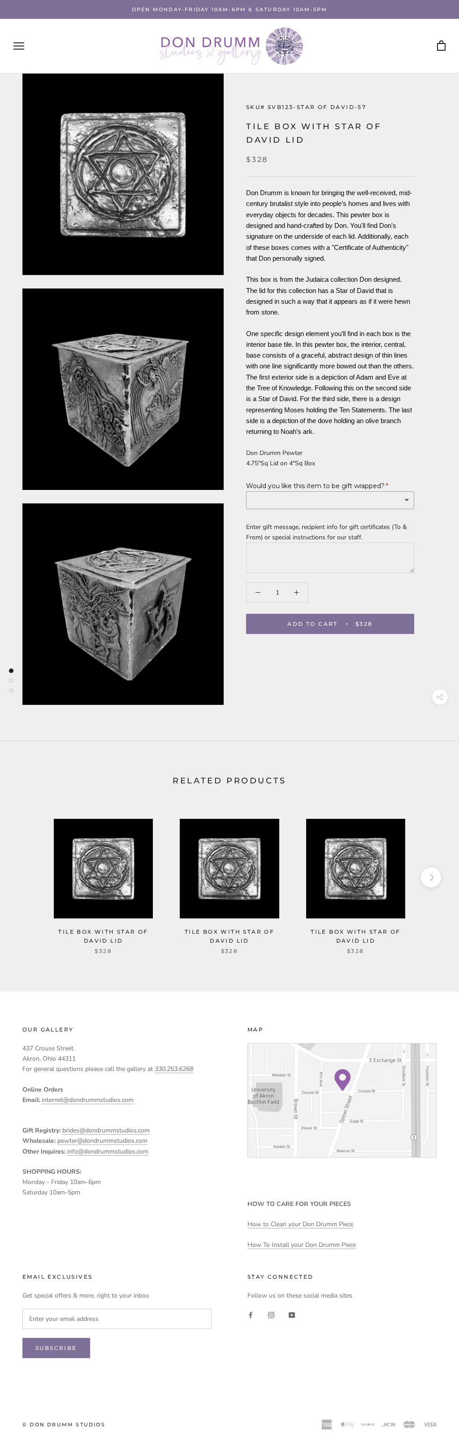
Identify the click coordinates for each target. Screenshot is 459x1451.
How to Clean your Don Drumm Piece (300, 1224)
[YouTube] (292, 1315)
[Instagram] (271, 1315)
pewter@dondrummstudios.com (102, 1140)
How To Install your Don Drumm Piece (301, 1245)
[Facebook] (250, 1315)
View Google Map (342, 1100)
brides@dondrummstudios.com (106, 1130)
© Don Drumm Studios (63, 1424)
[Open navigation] (18, 46)
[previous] (28, 877)
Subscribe (56, 1348)
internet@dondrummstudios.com (88, 1100)
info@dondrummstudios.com (107, 1151)
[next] (431, 877)
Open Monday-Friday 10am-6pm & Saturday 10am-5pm (229, 9)
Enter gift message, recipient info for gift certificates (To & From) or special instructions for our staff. (326, 532)
